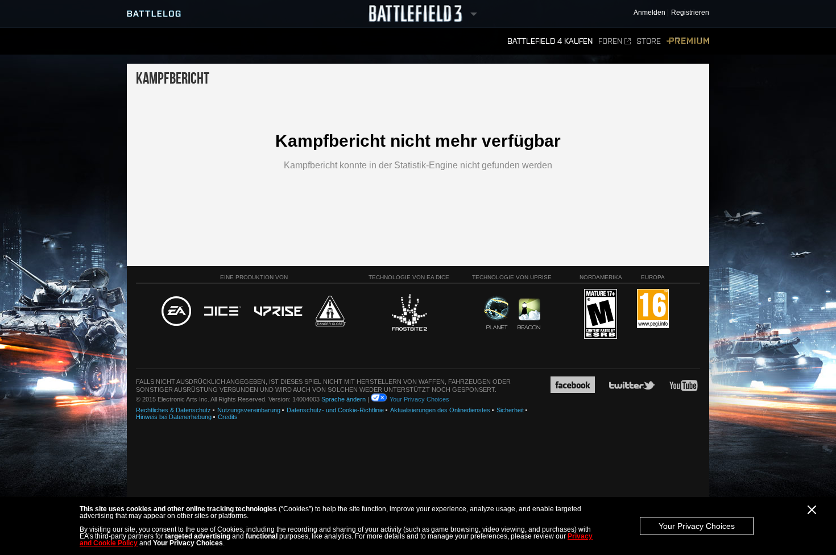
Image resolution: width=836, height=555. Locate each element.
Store (648, 41)
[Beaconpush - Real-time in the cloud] (529, 314)
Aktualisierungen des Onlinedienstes (440, 410)
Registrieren (690, 12)
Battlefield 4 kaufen (550, 41)
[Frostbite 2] (409, 314)
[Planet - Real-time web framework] (496, 312)
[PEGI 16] (653, 309)
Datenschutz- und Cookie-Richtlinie (335, 410)
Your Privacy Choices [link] (419, 399)
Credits (228, 416)
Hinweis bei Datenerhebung (174, 416)
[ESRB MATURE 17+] (600, 314)
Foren (610, 41)
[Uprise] (278, 312)
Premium (688, 41)
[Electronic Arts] (176, 311)
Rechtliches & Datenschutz (173, 410)
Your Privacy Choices (697, 526)
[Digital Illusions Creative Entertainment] (222, 312)
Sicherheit (510, 410)
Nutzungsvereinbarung (248, 410)
